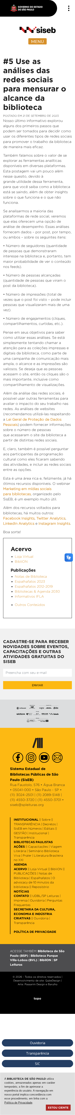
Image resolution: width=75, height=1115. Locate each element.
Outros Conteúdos (30, 605)
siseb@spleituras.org (27, 805)
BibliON (21, 561)
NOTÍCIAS (21, 891)
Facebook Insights (19, 518)
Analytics (26, 523)
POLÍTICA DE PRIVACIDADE (35, 931)
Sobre (46, 819)
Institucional (38, 833)
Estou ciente (58, 1107)
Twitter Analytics (50, 518)
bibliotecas (21, 494)
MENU (37, 41)
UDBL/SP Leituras (45, 895)
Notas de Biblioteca (31, 576)
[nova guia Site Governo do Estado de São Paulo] (28, 8)
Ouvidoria (37, 900)
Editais (49, 828)
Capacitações (38, 846)
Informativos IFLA (29, 596)
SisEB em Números (28, 828)
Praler (27, 855)
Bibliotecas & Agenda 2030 (37, 591)
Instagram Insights (54, 523)
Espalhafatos (40, 877)
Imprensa (21, 900)
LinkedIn (11, 523)
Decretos (49, 824)
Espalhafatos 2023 (30, 581)
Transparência (24, 837)
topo (37, 998)
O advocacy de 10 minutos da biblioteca (34, 882)
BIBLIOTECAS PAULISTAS (33, 842)
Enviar (37, 685)
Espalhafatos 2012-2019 (34, 586)
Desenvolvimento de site (28, 980)
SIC (37, 1063)
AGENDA (20, 864)
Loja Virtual (24, 556)
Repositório (40, 886)
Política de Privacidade (18, 1102)
